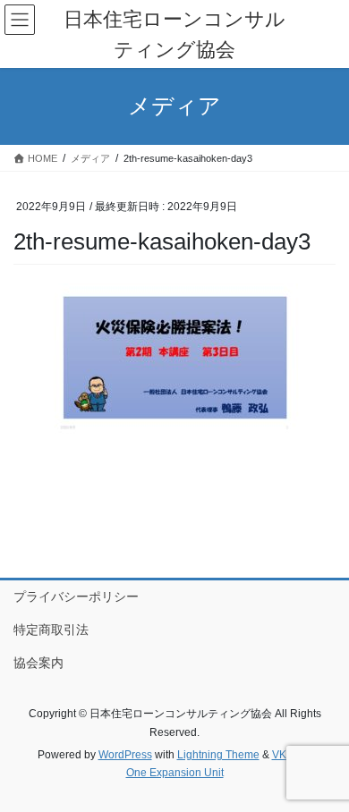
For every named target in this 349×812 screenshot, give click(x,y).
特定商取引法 (51, 629)
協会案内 (38, 663)
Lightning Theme (218, 755)
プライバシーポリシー (76, 596)
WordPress (125, 755)
